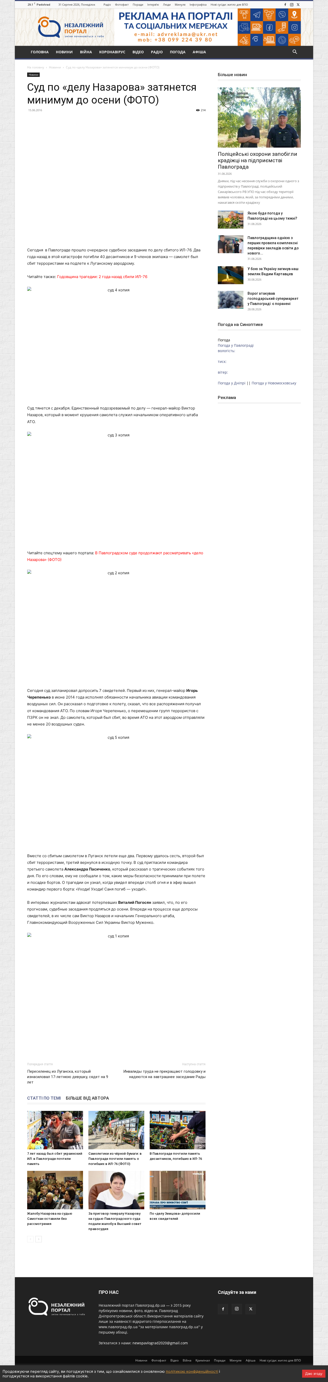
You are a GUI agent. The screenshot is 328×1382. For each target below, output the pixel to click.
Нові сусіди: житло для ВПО (229, 4)
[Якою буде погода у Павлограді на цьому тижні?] (230, 220)
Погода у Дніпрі (231, 383)
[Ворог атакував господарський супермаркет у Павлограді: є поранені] (230, 300)
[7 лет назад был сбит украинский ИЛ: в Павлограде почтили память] (55, 1130)
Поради (138, 4)
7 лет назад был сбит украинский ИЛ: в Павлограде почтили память (54, 1159)
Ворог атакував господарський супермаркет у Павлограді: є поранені (273, 298)
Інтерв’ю (153, 4)
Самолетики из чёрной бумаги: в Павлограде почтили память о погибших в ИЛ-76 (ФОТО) (115, 1159)
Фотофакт (122, 4)
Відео (138, 51)
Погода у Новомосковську (274, 383)
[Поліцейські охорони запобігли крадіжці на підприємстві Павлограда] (259, 117)
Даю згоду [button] (313, 1373)
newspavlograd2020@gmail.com (160, 1342)
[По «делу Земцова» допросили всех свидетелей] (178, 1190)
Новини (64, 51)
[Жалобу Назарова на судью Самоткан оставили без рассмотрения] (55, 1190)
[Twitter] (298, 4)
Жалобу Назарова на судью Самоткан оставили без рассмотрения (49, 1219)
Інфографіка (198, 4)
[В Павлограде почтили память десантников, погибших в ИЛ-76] (178, 1130)
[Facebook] (285, 4)
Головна (40, 51)
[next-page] (38, 1239)
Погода (178, 51)
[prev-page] (30, 1239)
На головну (35, 67)
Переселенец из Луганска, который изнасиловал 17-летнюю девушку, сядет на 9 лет (67, 1076)
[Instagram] (291, 4)
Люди (167, 4)
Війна (86, 51)
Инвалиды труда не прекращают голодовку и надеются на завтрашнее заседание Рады (164, 1074)
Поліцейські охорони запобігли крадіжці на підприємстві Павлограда (257, 160)
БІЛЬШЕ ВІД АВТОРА (87, 1098)
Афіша (199, 51)
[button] (295, 52)
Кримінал (203, 1360)
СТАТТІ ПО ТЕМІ (44, 1098)
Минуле (180, 4)
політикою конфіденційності (192, 1371)
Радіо (107, 4)
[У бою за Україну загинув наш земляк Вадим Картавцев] (230, 275)
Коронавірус (112, 51)
